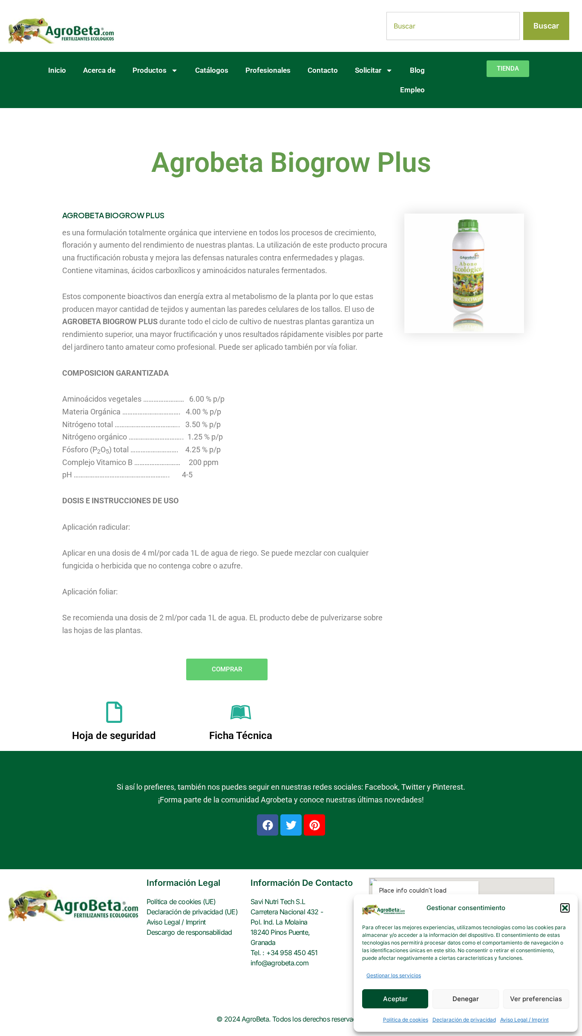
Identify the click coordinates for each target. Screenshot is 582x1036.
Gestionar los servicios (393, 975)
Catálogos (211, 70)
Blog (417, 70)
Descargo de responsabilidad (189, 932)
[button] (565, 908)
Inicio (57, 70)
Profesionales (268, 70)
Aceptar (395, 999)
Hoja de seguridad (114, 736)
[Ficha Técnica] (240, 712)
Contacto (323, 70)
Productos (150, 70)
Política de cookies (405, 1019)
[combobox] (453, 26)
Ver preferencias (536, 999)
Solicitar (368, 70)
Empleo (412, 90)
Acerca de (99, 70)
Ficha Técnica (240, 736)
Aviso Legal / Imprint (524, 1019)
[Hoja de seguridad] (114, 712)
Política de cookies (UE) (181, 901)
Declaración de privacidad (464, 1019)
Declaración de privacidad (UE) (192, 912)
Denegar (465, 999)
